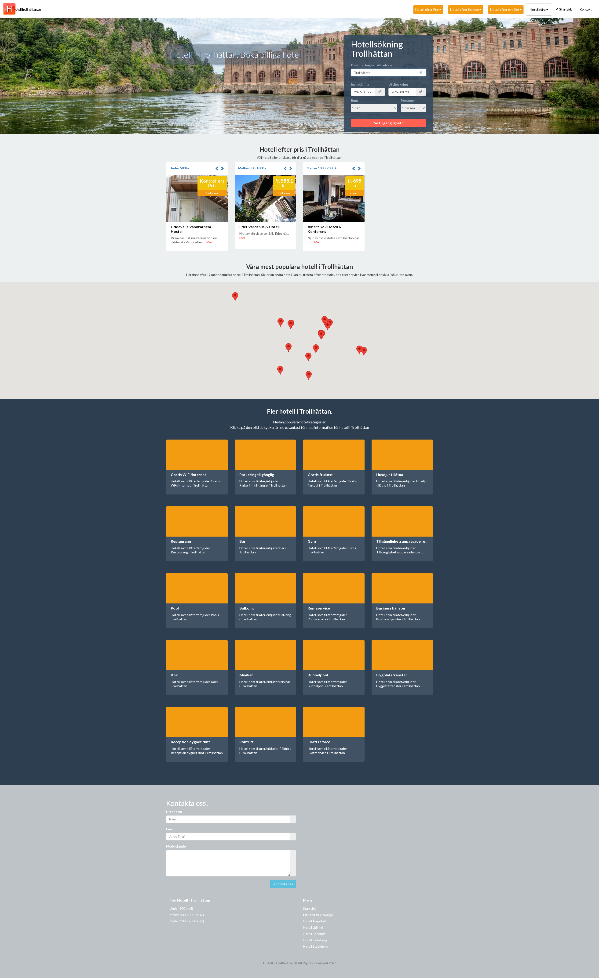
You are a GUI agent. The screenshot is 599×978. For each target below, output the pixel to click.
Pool (175, 608)
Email (170, 829)
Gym (312, 541)
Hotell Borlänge (314, 934)
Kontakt (586, 9)
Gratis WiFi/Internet (188, 474)
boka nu (212, 193)
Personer (408, 100)
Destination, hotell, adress (372, 65)
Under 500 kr (180, 168)
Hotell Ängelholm (315, 921)
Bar (242, 541)
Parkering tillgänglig (256, 474)
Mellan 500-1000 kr (253, 168)
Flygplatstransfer (391, 675)
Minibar (246, 675)
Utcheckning (398, 84)
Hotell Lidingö (313, 927)
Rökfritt (246, 742)
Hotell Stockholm (315, 946)
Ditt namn (174, 812)
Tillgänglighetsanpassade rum (402, 541)
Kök (174, 675)
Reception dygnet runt (190, 742)
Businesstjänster (391, 608)
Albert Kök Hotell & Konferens (325, 229)
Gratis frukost (320, 474)
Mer (209, 242)
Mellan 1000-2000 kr (322, 168)
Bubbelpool (318, 675)
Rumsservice (319, 608)
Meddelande (176, 846)
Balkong (246, 608)
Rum (354, 100)
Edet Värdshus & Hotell (259, 226)
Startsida (566, 9)
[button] (217, 168)
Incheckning (360, 84)
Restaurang (181, 541)
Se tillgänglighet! (388, 123)
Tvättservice (319, 742)
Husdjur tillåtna (389, 474)
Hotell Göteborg (315, 940)
